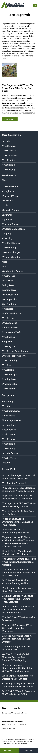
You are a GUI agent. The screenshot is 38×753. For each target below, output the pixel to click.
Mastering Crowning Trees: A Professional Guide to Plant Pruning (16, 638)
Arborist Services (10, 453)
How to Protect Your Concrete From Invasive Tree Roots (17, 552)
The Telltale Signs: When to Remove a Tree (16, 648)
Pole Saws (7, 200)
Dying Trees (8, 285)
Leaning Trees (9, 289)
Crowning (7, 238)
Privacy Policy (12, 741)
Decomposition (9, 299)
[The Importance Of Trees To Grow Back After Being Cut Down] (9, 76)
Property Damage (11, 224)
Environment (9, 434)
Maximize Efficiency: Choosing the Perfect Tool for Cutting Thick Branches (17, 598)
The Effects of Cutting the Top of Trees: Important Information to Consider (19, 561)
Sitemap (20, 741)
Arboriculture (9, 425)
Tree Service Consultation (15, 351)
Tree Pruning (8, 160)
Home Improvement (12, 420)
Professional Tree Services (15, 355)
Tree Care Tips (9, 374)
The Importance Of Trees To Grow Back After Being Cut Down (17, 88)
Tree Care (7, 406)
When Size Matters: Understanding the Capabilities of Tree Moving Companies (18, 668)
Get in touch (7, 175)
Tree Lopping (8, 169)
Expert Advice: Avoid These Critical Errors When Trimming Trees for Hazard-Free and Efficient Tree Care (18, 542)
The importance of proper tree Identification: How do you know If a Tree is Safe (18, 572)
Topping (6, 233)
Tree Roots (7, 308)
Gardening (7, 401)
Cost (4, 261)
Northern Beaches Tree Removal (12, 739)
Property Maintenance (13, 228)
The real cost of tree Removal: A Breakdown (18, 619)
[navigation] (35, 5)
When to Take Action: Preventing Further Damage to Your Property (17, 521)
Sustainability (9, 429)
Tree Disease (8, 275)
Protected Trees (10, 196)
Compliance (8, 191)
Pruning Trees (9, 379)
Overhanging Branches (13, 271)
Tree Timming (9, 155)
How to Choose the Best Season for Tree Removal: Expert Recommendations (18, 609)
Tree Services (9, 150)
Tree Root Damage (11, 243)
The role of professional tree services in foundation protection (17, 627)
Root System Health (12, 332)
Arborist (6, 141)
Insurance (7, 214)
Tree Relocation (10, 186)
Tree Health (8, 369)
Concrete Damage (11, 210)
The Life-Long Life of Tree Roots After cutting (18, 513)
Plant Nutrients (10, 294)
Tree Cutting (8, 164)
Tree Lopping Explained (14, 483)
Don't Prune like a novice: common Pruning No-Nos (15, 582)
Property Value (9, 383)
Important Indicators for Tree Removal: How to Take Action (17, 497)
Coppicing (7, 341)
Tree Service (8, 318)
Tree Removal (9, 145)
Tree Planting (9, 247)
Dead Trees (7, 280)
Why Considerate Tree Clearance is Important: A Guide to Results (18, 489)
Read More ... (9, 119)
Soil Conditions (10, 304)
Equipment (7, 219)
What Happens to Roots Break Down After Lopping (17, 589)
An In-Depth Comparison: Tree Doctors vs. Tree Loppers (17, 677)
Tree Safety (8, 365)
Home (14, 743)
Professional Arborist (12, 313)
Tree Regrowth (9, 346)
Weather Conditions (12, 257)
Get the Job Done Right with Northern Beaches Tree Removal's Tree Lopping (16, 657)
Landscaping (8, 415)
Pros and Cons (9, 322)
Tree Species (8, 336)
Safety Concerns (10, 327)
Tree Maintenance (11, 410)
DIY (4, 266)
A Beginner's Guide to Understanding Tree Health (15, 531)
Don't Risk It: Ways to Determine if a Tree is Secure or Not (18, 693)
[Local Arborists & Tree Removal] (12, 8)
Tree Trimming (9, 360)
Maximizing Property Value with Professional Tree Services (18, 477)
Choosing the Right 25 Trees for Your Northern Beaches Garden (18, 685)
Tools (5, 205)
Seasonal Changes (11, 252)
